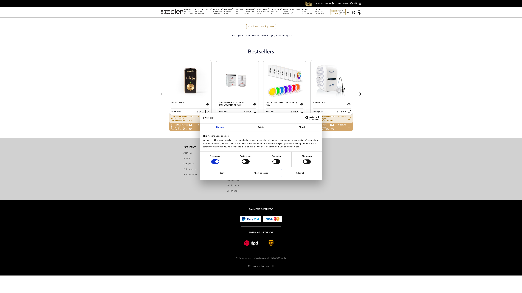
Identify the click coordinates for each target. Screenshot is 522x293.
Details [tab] (261, 127)
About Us (188, 153)
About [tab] (302, 127)
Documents (232, 191)
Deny (222, 173)
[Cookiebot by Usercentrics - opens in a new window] (307, 118)
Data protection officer (194, 169)
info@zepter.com (258, 258)
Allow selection (261, 173)
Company (190, 147)
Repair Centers (233, 185)
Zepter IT (269, 266)
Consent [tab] (220, 127)
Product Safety (190, 174)
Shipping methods (261, 232)
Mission (187, 158)
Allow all (300, 173)
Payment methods (261, 209)
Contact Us (189, 164)
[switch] (246, 162)
